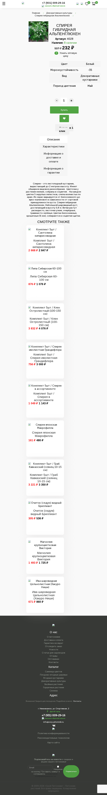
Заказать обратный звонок (55, 718)
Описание (53, 139)
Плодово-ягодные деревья (53, 675)
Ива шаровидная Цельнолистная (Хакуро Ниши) (43, 595)
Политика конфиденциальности (53, 733)
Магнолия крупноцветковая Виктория (43, 556)
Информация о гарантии (53, 170)
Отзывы (53, 656)
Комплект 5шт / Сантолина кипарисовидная (44, 243)
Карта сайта (53, 742)
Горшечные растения (53, 687)
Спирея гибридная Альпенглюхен (52, 15)
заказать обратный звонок (55, 6)
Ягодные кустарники (53, 678)
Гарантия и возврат (53, 643)
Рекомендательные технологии (53, 738)
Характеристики (53, 146)
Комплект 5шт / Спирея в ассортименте (43, 396)
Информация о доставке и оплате (53, 157)
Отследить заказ (53, 646)
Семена (54, 690)
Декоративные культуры (59, 13)
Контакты (53, 662)
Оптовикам (53, 659)
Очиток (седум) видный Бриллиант (44, 512)
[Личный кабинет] (82, 3)
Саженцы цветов (53, 671)
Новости (53, 649)
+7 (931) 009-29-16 (53, 2)
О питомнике (53, 637)
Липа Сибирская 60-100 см (44, 278)
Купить (64, 110)
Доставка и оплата (53, 640)
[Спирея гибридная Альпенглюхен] (38, 31)
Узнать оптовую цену (66, 54)
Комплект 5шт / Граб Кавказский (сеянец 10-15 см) (44, 478)
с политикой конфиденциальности (46, 775)
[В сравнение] (64, 118)
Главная (36, 13)
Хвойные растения (53, 684)
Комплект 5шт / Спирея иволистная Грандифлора (43, 357)
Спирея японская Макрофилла (43, 434)
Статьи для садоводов (53, 653)
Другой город (55, 711)
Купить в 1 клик (66, 129)
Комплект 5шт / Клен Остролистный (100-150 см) (44, 322)
